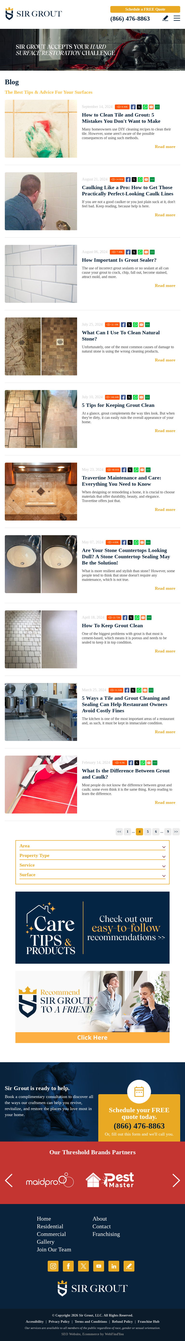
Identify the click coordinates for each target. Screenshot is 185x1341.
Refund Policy (122, 1321)
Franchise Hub (148, 1321)
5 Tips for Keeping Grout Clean (118, 405)
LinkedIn (113, 1266)
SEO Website (70, 1334)
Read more (165, 146)
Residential (50, 1226)
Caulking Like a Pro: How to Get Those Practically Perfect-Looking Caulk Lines (127, 190)
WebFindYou (114, 1334)
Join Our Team (54, 1249)
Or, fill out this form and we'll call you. (139, 1134)
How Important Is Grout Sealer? (119, 260)
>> (176, 831)
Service (27, 865)
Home (44, 1219)
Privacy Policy (59, 1321)
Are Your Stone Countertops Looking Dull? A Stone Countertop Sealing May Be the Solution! (126, 556)
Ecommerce (90, 1334)
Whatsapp (145, 107)
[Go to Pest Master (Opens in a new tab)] (110, 1180)
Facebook (133, 107)
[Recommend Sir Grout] (92, 1007)
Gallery (45, 1242)
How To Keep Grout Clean (112, 625)
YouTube (98, 1266)
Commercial (51, 1234)
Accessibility (35, 1321)
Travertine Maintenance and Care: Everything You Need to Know (121, 481)
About (99, 1219)
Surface (27, 874)
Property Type (34, 855)
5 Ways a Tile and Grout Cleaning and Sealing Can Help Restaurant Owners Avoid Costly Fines (126, 704)
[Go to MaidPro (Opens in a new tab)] (50, 1180)
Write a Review (165, 18)
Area (25, 845)
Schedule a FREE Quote (145, 9)
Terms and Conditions (91, 1321)
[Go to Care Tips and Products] (92, 928)
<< (119, 831)
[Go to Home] (46, 14)
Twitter (139, 107)
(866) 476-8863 (130, 18)
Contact (101, 1226)
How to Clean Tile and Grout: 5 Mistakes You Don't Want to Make (121, 118)
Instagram (53, 1266)
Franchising (106, 1234)
